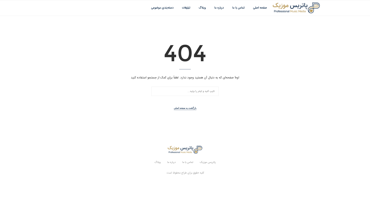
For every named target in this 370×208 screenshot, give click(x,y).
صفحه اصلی (260, 7)
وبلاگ (202, 7)
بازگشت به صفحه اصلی (185, 108)
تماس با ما (238, 7)
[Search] (52, 8)
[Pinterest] (70, 8)
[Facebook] (58, 8)
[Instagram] (66, 8)
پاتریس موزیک (208, 162)
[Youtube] (74, 8)
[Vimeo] (78, 8)
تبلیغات (186, 7)
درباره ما (219, 7)
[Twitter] (62, 8)
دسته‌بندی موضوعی (162, 7)
